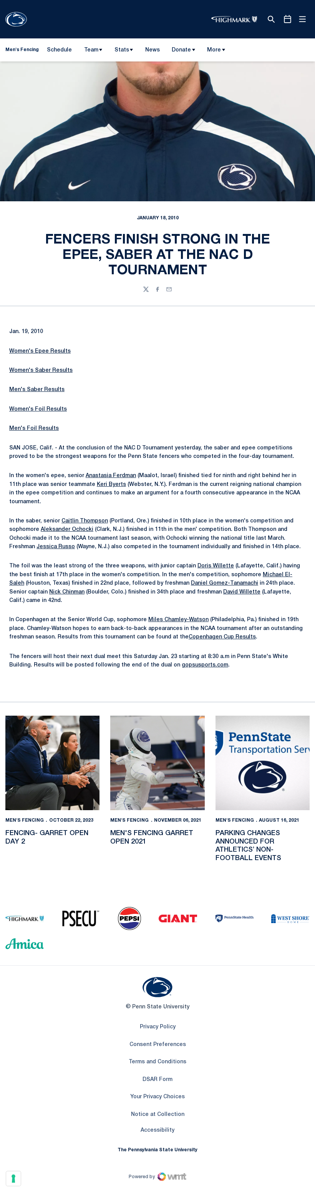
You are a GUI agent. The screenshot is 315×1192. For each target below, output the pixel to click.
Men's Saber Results (37, 389)
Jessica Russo (55, 546)
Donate (181, 50)
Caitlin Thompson (84, 521)
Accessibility (157, 1130)
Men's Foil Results (34, 428)
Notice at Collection (157, 1114)
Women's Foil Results (38, 409)
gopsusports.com (205, 665)
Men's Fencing (24, 820)
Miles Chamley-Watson (178, 619)
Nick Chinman (67, 592)
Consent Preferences (157, 1044)
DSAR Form (157, 1079)
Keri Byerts (111, 484)
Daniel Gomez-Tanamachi (224, 583)
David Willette (241, 592)
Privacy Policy (158, 1027)
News (152, 50)
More (214, 50)
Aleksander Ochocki (67, 529)
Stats (121, 50)
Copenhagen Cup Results (222, 637)
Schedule (59, 50)
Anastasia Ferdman (111, 475)
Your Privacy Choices (157, 1096)
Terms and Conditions (157, 1061)
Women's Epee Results (40, 351)
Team (91, 50)
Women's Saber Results (41, 370)
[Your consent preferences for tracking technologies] (13, 1178)
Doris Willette (215, 566)
